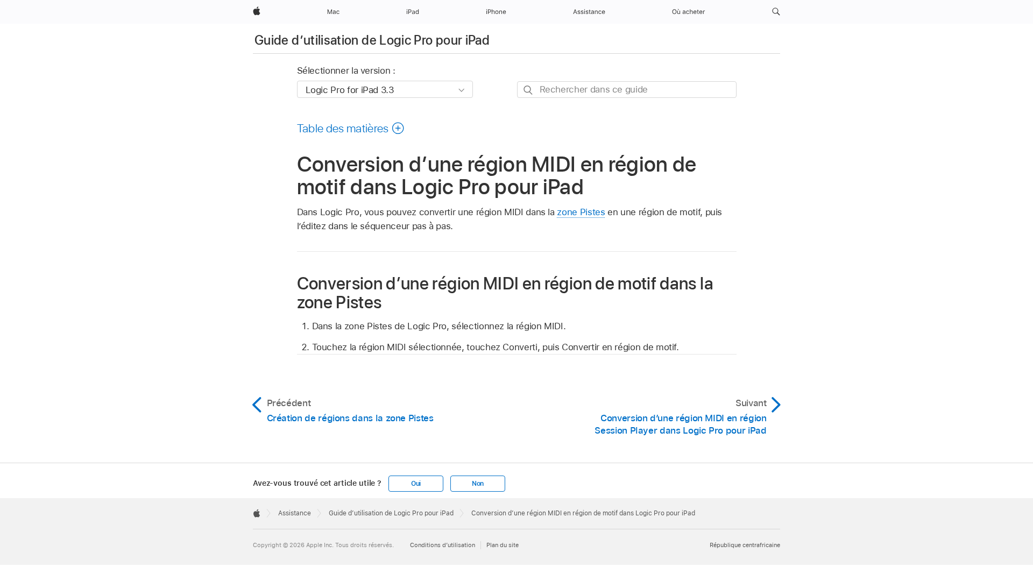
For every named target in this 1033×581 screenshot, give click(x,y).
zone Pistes (581, 212)
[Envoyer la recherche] (528, 90)
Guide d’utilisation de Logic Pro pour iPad (372, 40)
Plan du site (502, 545)
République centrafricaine (745, 545)
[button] (776, 12)
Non (478, 483)
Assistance (294, 513)
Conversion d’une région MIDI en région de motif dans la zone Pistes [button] (505, 292)
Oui (416, 483)
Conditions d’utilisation (442, 545)
